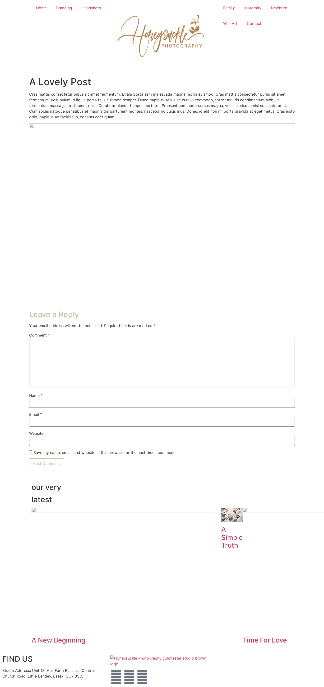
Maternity (252, 7)
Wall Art (230, 23)
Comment (39, 335)
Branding (64, 7)
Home (41, 7)
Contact (254, 23)
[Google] (142, 677)
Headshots (91, 7)
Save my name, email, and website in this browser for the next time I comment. (104, 452)
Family (229, 7)
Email (35, 414)
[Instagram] (129, 677)
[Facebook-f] (116, 677)
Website (36, 433)
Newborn (279, 7)
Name (36, 395)
